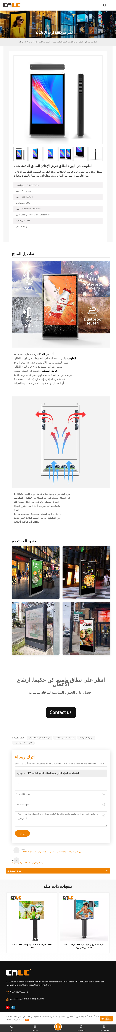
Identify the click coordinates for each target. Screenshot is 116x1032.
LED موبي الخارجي (86, 738)
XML (91, 1016)
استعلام (108, 1018)
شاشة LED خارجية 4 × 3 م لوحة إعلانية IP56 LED (32, 946)
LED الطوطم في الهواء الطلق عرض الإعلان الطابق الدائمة (53, 773)
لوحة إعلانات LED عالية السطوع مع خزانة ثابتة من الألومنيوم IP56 (84, 946)
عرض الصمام (49, 371)
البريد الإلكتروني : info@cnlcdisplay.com (27, 999)
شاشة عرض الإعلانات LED (64, 738)
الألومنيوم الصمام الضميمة (23, 743)
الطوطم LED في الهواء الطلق (39, 738)
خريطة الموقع (81, 1016)
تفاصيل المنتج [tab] (23, 254)
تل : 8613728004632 (19, 992)
